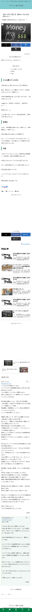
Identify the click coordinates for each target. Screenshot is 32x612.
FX (3, 191)
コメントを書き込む (16, 589)
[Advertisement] (16, 212)
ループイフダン (10, 191)
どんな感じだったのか (16, 69)
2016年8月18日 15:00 (6, 383)
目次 (14, 66)
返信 (28, 512)
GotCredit (21, 40)
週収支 (17, 191)
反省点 (13, 71)
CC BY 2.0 (27, 40)
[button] (16, 49)
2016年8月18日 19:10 (7, 519)
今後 (12, 73)
